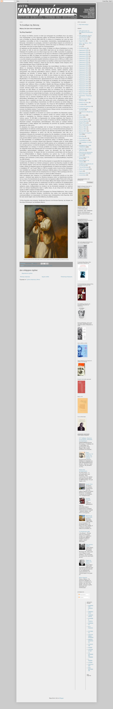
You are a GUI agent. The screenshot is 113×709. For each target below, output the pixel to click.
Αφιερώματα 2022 (83, 89)
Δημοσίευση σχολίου (27, 273)
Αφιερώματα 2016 (83, 78)
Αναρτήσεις (83, 594)
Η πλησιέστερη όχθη (84, 531)
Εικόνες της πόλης (84, 102)
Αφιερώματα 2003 (83, 52)
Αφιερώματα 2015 (83, 76)
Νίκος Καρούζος (83, 138)
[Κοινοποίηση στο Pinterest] (47, 263)
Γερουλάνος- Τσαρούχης (85, 95)
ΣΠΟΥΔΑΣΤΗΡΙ (90, 650)
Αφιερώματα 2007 (83, 60)
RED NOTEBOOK (90, 669)
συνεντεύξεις (82, 175)
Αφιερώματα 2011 (83, 68)
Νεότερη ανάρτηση (25, 276)
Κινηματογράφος (83, 119)
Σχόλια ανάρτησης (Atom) (33, 279)
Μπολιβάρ (81, 136)
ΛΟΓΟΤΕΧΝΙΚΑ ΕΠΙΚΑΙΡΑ (90, 636)
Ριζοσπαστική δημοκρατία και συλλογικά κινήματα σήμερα (85, 154)
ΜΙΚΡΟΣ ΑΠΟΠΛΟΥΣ (90, 641)
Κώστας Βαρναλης (84, 121)
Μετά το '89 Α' (82, 127)
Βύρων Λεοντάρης (83, 93)
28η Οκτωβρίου (83, 39)
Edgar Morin (82, 41)
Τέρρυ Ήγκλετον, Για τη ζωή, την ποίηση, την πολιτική (89, 455)
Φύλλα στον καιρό (83, 169)
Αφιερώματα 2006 (83, 58)
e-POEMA (90, 659)
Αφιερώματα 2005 (83, 56)
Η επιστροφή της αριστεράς (83, 109)
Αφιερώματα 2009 (83, 64)
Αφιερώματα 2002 (83, 50)
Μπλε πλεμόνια (83, 577)
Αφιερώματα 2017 (83, 80)
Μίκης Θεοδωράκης (84, 125)
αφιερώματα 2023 (83, 173)
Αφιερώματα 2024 (83, 91)
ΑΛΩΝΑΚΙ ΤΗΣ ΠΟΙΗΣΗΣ (90, 607)
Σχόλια (81, 597)
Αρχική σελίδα (45, 276)
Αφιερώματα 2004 (83, 54)
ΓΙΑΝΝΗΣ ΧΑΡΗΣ (90, 615)
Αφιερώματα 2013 (83, 72)
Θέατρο (81, 117)
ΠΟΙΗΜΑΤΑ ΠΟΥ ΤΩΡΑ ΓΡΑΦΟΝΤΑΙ (85, 146)
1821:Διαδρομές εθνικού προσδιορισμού (33, 265)
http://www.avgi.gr (83, 24)
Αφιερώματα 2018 (83, 82)
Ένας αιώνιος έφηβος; (89, 545)
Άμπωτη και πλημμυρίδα (89, 516)
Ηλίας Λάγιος (82, 115)
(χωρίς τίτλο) (89, 484)
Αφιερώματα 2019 (83, 84)
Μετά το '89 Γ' (82, 131)
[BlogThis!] (43, 263)
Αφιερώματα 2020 (83, 85)
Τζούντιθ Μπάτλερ (84, 167)
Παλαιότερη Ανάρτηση (66, 276)
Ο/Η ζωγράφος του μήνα (85, 142)
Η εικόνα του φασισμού (85, 106)
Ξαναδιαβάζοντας (83, 140)
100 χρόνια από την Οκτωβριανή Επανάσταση (86, 31)
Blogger (62, 698)
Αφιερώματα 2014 (83, 74)
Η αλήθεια (81, 104)
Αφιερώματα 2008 (83, 62)
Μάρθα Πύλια (82, 123)
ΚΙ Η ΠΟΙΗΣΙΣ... (90, 628)
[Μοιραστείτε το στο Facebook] (46, 263)
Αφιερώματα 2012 (83, 70)
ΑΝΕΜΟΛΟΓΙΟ (90, 612)
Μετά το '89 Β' (82, 129)
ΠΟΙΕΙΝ (90, 647)
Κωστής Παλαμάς (88, 499)
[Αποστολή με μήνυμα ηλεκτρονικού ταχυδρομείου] (41, 263)
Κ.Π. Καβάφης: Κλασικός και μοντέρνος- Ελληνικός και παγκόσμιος (85, 439)
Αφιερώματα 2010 (83, 66)
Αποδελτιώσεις (83, 48)
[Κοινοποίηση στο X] (44, 263)
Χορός (80, 171)
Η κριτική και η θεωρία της (86, 111)
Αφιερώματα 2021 (48, 265)
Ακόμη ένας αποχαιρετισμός (83, 470)
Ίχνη (80, 46)
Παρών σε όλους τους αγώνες (89, 562)
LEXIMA (90, 662)
